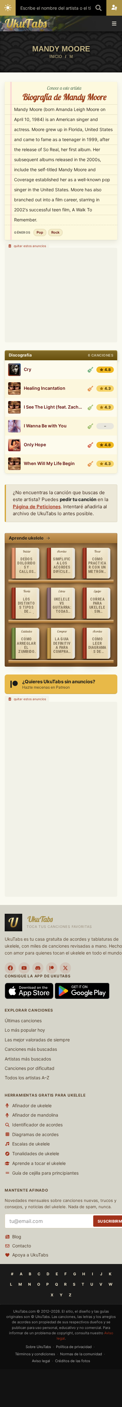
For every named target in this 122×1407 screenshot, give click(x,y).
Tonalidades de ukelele (35, 1153)
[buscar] (98, 8)
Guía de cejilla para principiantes (45, 1173)
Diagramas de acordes (35, 1134)
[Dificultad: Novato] (90, 370)
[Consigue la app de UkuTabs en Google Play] (82, 990)
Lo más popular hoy (25, 1030)
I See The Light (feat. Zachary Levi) (54, 407)
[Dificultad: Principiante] (90, 407)
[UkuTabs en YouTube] (24, 968)
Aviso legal (41, 1361)
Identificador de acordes (37, 1124)
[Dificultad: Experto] (90, 445)
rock (55, 232)
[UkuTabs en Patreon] (51, 968)
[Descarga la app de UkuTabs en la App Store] (30, 990)
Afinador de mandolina (35, 1115)
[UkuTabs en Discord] (37, 968)
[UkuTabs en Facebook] (10, 968)
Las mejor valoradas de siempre (37, 1039)
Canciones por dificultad (29, 1068)
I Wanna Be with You (45, 425)
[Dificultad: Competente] (90, 388)
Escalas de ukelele (31, 1143)
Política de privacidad (74, 1347)
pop (40, 232)
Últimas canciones (23, 1020)
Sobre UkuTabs (38, 1347)
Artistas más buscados (28, 1058)
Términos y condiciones (35, 1354)
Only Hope (35, 444)
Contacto (21, 1245)
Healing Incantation (44, 388)
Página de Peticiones (37, 507)
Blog (16, 1236)
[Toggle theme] (8, 8)
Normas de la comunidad (81, 1354)
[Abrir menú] (114, 23)
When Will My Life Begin (49, 463)
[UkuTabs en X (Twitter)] (65, 968)
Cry (27, 369)
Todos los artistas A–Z (27, 1077)
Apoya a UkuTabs (30, 1254)
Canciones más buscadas (31, 1049)
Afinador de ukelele (32, 1105)
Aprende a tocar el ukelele (39, 1163)
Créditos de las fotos (72, 1361)
